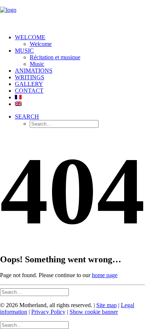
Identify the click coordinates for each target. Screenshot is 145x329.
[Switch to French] (18, 97)
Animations (33, 70)
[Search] (34, 292)
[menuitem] (80, 40)
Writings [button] (29, 77)
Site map (106, 305)
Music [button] (24, 50)
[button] (27, 116)
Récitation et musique (55, 57)
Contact (29, 90)
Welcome (30, 37)
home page (104, 275)
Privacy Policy (48, 312)
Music (37, 64)
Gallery (29, 84)
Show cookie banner (94, 312)
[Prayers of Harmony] (72, 14)
